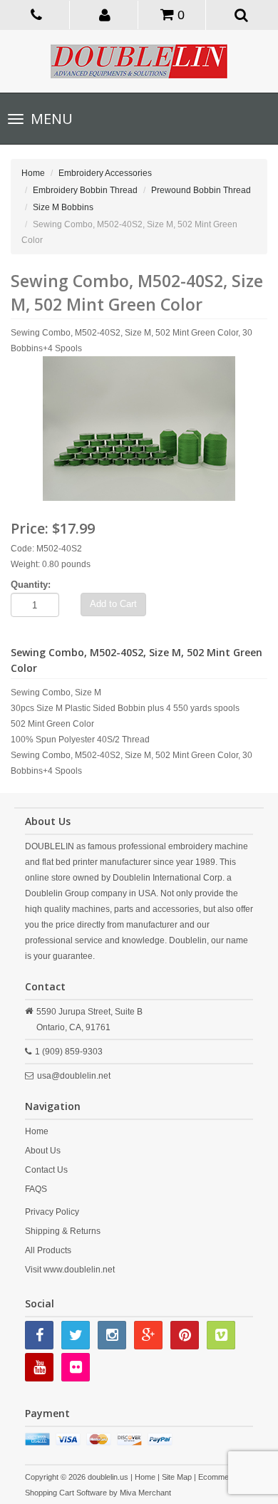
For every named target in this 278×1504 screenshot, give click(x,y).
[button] (105, 14)
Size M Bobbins (63, 207)
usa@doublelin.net (73, 1076)
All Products (48, 1250)
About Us (43, 1151)
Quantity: (31, 584)
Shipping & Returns (63, 1231)
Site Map (177, 1477)
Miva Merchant (145, 1492)
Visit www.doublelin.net (70, 1270)
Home (33, 173)
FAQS (36, 1189)
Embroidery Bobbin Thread (85, 190)
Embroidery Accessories (105, 173)
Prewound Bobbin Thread (201, 190)
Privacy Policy (52, 1212)
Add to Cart (113, 603)
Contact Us (46, 1170)
